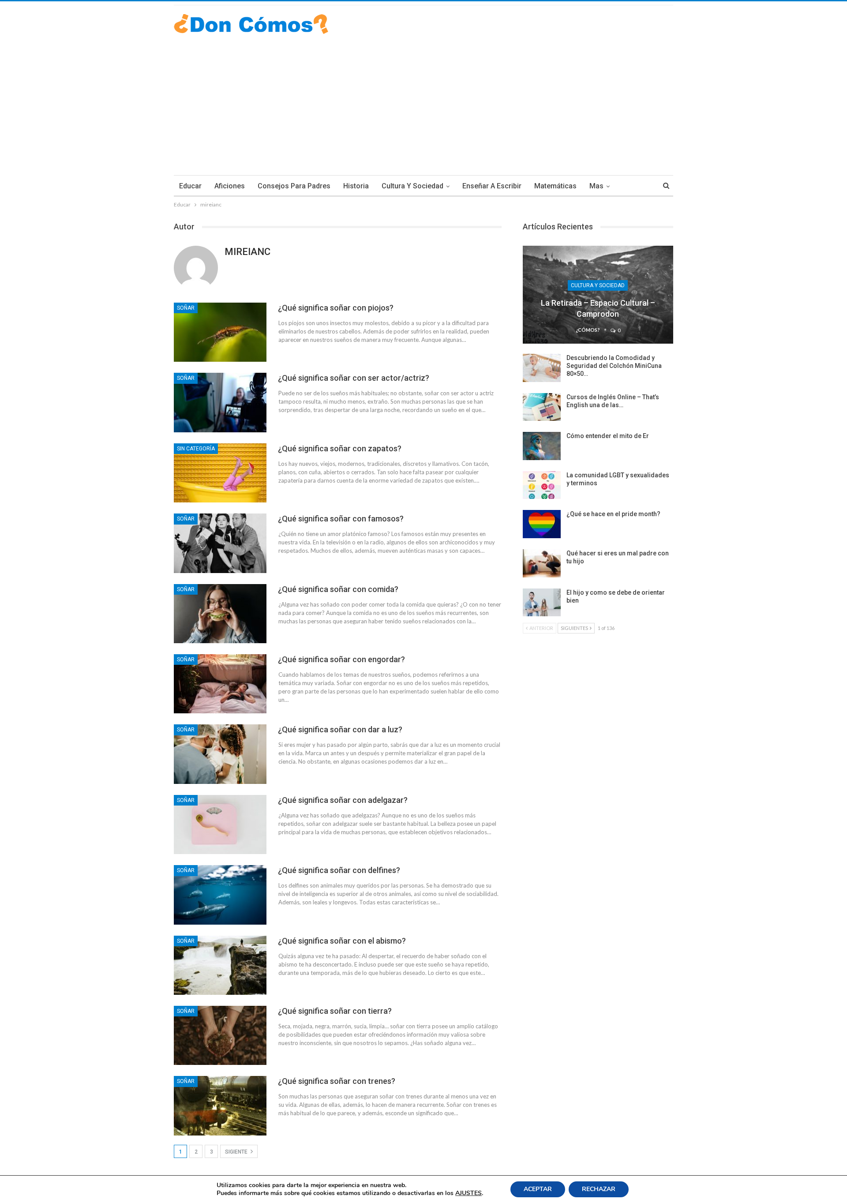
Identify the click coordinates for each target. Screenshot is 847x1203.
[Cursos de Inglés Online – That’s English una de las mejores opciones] (542, 407)
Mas (596, 186)
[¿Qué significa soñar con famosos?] (220, 543)
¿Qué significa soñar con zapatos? (339, 448)
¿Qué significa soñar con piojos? (336, 307)
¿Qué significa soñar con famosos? (341, 518)
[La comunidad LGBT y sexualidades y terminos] (542, 485)
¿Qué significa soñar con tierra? (335, 1011)
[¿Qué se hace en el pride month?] (542, 524)
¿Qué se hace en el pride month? (613, 513)
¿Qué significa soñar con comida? (338, 589)
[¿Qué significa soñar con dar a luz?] (220, 753)
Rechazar (598, 1189)
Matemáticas (555, 186)
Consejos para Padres (294, 186)
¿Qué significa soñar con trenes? (336, 1081)
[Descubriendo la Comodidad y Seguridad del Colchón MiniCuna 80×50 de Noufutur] (542, 368)
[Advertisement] (423, 100)
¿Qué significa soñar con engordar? (341, 659)
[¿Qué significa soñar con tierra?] (220, 1035)
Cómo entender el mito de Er (607, 435)
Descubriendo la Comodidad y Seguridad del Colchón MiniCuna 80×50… (614, 365)
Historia (356, 186)
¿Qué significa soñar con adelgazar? (343, 800)
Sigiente (237, 1152)
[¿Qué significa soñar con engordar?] (220, 683)
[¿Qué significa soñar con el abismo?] (220, 965)
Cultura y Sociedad (412, 186)
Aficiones (229, 186)
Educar (190, 186)
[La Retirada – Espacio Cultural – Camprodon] (598, 294)
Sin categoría (196, 449)
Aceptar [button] (538, 1189)
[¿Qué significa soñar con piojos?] (220, 332)
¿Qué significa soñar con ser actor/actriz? (353, 377)
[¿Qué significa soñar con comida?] (220, 613)
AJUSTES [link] (468, 1193)
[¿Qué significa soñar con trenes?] (220, 1105)
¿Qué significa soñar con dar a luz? (340, 729)
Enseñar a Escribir (491, 186)
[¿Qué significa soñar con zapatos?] (220, 472)
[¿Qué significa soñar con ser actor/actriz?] (220, 402)
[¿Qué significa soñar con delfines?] (220, 894)
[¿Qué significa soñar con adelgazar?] (220, 824)
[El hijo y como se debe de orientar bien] (542, 602)
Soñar (186, 308)
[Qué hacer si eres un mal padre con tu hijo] (542, 563)
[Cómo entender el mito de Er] (542, 446)
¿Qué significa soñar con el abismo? (342, 940)
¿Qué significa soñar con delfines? (339, 870)
